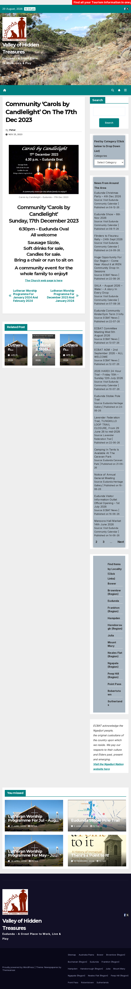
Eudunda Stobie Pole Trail (95, 820)
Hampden (114, 618)
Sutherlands (103, 982)
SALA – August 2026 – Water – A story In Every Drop (108, 289)
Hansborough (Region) (91, 968)
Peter (12, 130)
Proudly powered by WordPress (18, 967)
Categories (100, 155)
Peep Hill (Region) (119, 975)
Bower (100, 954)
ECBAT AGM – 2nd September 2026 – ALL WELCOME (108, 353)
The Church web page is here (43, 280)
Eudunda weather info (107, 594)
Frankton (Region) (110, 961)
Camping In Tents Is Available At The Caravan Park (106, 453)
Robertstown (87, 982)
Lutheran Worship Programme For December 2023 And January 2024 (60, 295)
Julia (111, 635)
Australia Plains (86, 954)
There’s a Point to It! (90, 855)
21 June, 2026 (19, 826)
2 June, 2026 (81, 826)
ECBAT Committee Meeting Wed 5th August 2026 (105, 332)
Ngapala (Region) (76, 975)
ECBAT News (110, 275)
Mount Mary (119, 968)
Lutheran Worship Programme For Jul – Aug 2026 (31, 820)
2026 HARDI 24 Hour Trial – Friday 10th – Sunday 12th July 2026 (108, 374)
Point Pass (114, 684)
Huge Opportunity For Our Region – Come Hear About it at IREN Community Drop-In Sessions (108, 264)
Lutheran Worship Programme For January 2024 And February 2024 (25, 295)
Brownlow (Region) (115, 954)
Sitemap (72, 954)
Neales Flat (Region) (98, 975)
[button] (112, 90)
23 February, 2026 (84, 861)
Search (97, 100)
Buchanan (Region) (77, 961)
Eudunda (113, 600)
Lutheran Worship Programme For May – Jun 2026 (32, 855)
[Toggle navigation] (125, 90)
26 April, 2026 (19, 861)
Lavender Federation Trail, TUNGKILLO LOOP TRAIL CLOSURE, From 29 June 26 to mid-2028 (107, 424)
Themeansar (8, 970)
